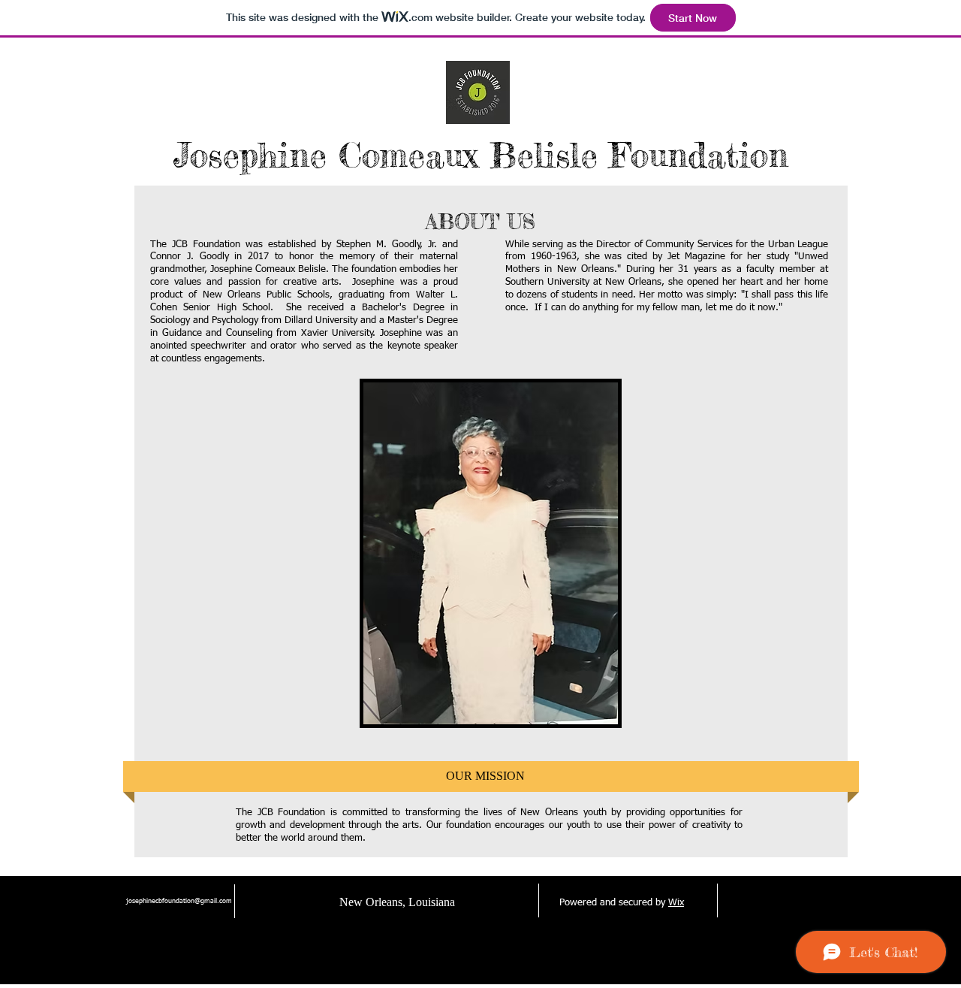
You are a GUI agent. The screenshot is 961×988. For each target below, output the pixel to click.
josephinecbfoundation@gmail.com (179, 901)
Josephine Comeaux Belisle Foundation (480, 155)
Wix (676, 903)
